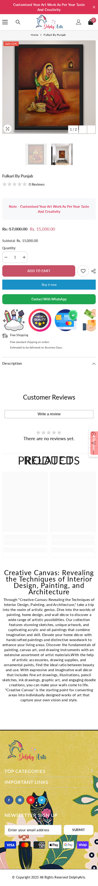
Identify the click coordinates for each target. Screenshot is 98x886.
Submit (78, 830)
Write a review (49, 414)
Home (34, 34)
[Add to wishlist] (83, 271)
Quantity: (9, 248)
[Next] (91, 129)
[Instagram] (19, 800)
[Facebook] (9, 800)
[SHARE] (92, 271)
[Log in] (78, 22)
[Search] (18, 22)
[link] (25, 542)
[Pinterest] (30, 800)
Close (94, 7)
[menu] (5, 22)
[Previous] (83, 129)
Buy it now (49, 284)
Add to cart (39, 271)
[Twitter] (41, 800)
